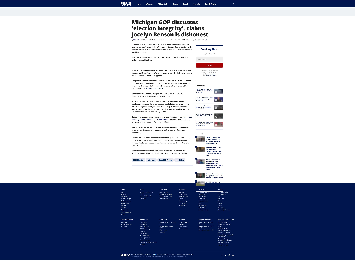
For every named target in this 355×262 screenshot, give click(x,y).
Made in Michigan (126, 199)
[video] (218, 91)
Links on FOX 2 (202, 210)
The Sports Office (223, 192)
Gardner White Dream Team (166, 227)
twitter (225, 255)
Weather (182, 189)
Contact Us (143, 224)
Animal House (183, 205)
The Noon (201, 194)
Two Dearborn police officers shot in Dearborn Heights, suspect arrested (204, 123)
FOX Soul (143, 198)
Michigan (151, 160)
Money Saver (202, 205)
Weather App (183, 194)
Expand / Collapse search (233, 4)
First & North (222, 194)
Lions (219, 196)
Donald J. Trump (165, 160)
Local (122, 192)
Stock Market (183, 226)
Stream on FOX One (226, 219)
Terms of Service (210, 76)
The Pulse (123, 194)
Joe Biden (180, 160)
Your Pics (163, 189)
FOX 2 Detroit (144, 40)
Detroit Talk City (125, 196)
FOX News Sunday (126, 212)
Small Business (183, 229)
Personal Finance (184, 222)
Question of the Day (165, 194)
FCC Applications (145, 238)
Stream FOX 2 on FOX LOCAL (146, 193)
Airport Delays (183, 201)
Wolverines (221, 199)
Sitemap (142, 244)
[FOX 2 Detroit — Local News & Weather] (127, 4)
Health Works (202, 199)
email (232, 255)
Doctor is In (202, 207)
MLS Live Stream (223, 245)
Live (141, 189)
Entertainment (127, 219)
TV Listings (124, 226)
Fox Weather (183, 203)
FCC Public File (144, 235)
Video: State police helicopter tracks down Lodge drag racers (204, 115)
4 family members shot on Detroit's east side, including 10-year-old (204, 90)
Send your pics (163, 192)
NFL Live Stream (223, 222)
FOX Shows (124, 222)
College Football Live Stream (224, 225)
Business (123, 207)
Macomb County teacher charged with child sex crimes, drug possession (214, 176)
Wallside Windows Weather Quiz (167, 223)
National (123, 205)
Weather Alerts (183, 196)
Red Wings (221, 207)
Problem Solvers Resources (148, 242)
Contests (123, 229)
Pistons (220, 203)
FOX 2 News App (145, 229)
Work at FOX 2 (144, 226)
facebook (221, 255)
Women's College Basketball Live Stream (225, 239)
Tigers (220, 205)
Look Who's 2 (163, 199)
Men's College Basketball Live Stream (225, 235)
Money (182, 219)
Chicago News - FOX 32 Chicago (205, 223)
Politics (123, 214)
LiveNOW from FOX (146, 196)
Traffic (181, 199)
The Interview (125, 203)
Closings (181, 192)
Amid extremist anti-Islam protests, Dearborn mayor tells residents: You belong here (213, 151)
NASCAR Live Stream (224, 230)
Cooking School (203, 201)
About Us (144, 219)
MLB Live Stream (223, 228)
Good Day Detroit (203, 192)
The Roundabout (126, 201)
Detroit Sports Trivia (165, 196)
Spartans (220, 201)
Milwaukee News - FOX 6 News (205, 227)
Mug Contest (202, 196)
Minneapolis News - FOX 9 (206, 230)
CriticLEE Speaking (126, 224)
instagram (229, 255)
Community (143, 233)
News (123, 189)
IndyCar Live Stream (224, 233)
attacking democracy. (154, 88)
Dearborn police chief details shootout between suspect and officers (204, 99)
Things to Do (124, 210)
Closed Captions (145, 240)
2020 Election (152, 40)
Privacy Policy (211, 74)
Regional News (204, 219)
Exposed (162, 232)
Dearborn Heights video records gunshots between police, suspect (203, 107)
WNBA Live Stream (223, 243)
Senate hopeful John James (157, 119)
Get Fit (200, 203)
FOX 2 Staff (143, 222)
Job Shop (142, 231)
